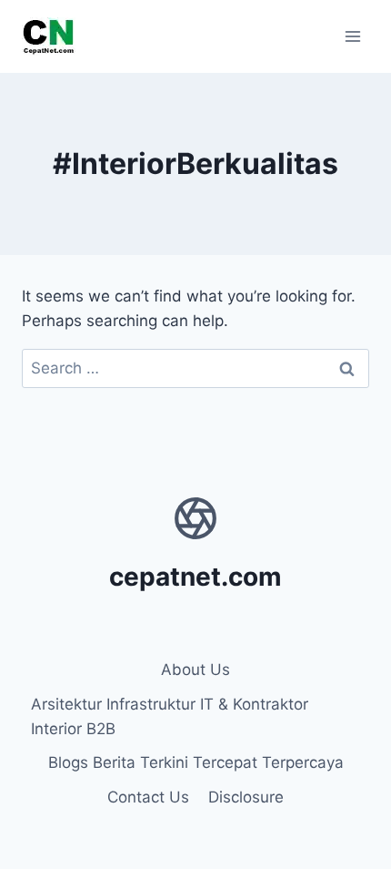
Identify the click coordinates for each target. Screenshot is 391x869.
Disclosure (246, 797)
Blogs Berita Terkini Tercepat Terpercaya (196, 762)
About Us (195, 669)
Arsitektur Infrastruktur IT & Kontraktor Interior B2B (169, 716)
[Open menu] (352, 36)
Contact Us (148, 797)
